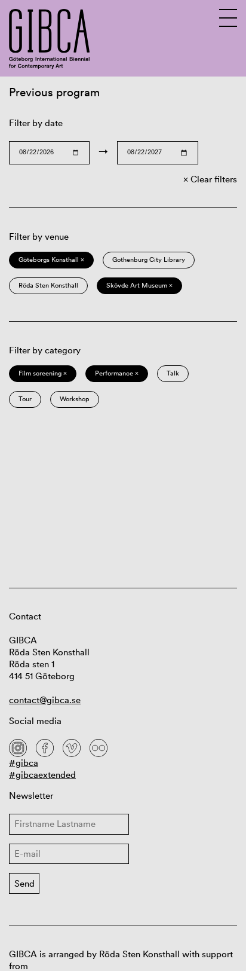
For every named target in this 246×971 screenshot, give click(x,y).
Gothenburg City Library (148, 259)
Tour (25, 399)
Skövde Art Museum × (139, 285)
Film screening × (43, 373)
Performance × (117, 373)
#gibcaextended (42, 774)
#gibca (23, 762)
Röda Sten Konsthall (48, 285)
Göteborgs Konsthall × (51, 259)
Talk (173, 373)
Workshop (75, 399)
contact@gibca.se (45, 700)
